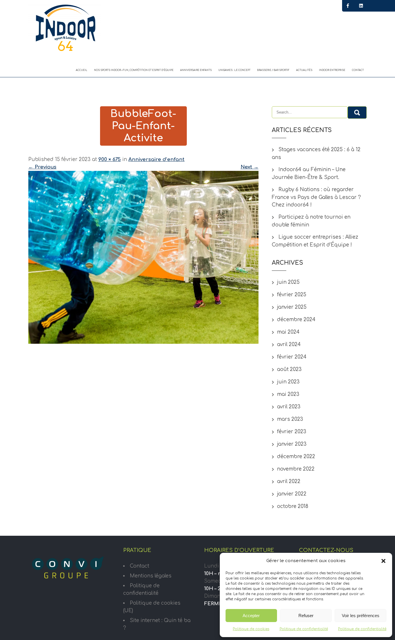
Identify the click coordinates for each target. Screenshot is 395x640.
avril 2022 (288, 481)
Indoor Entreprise (332, 70)
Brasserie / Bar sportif (273, 70)
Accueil (81, 70)
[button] (383, 561)
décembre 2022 (296, 456)
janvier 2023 (292, 444)
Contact (358, 70)
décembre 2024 (296, 319)
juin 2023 (288, 382)
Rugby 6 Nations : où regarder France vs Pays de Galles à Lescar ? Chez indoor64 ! (316, 197)
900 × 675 (109, 159)
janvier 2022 (292, 494)
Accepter (251, 615)
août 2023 (289, 369)
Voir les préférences (360, 615)
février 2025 (291, 294)
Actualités (304, 70)
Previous (42, 167)
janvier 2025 (292, 307)
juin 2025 (288, 282)
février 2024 (292, 357)
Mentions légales (150, 576)
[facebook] (348, 6)
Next (250, 167)
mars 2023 (290, 419)
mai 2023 (288, 394)
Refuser (305, 615)
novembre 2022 (296, 469)
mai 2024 (288, 332)
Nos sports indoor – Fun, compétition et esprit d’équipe (133, 70)
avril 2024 (289, 344)
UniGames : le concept (234, 70)
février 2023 (291, 431)
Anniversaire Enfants (196, 70)
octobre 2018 (292, 506)
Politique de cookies (251, 629)
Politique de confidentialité (304, 629)
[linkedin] (361, 6)
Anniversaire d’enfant (156, 159)
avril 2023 (288, 406)
